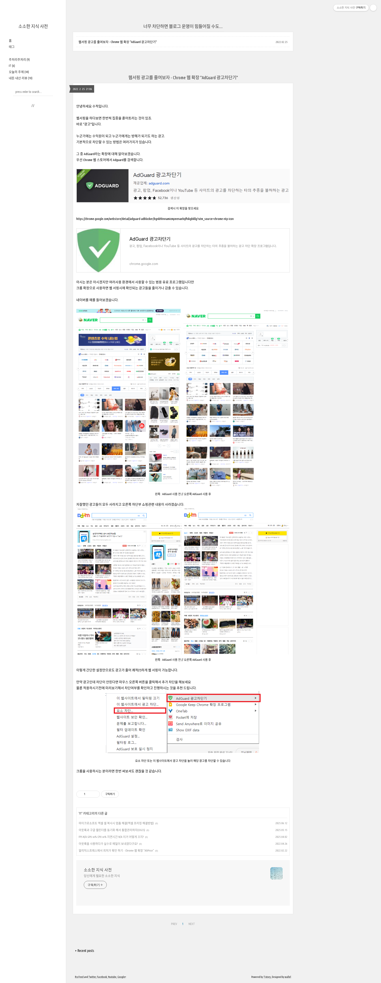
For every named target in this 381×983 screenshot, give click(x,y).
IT (12, 66)
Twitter (92, 976)
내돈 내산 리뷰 (20, 78)
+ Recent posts (84, 951)
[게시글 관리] (95, 794)
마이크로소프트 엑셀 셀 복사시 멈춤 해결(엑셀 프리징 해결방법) (116, 823)
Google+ (122, 976)
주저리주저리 (19, 59)
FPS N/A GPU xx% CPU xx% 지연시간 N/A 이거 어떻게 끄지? (111, 836)
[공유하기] (89, 794)
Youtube (112, 976)
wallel (288, 976)
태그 (12, 47)
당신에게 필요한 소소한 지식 (102, 876)
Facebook (102, 976)
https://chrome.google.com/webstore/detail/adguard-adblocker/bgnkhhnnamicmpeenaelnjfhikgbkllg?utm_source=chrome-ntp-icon (155, 219)
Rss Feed (79, 976)
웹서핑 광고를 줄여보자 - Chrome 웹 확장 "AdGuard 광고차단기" (117, 42)
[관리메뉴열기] (373, 7)
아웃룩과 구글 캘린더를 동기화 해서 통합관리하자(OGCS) (112, 829)
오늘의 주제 (19, 72)
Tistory (267, 976)
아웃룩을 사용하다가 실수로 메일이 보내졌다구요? (108, 843)
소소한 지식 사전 (33, 26)
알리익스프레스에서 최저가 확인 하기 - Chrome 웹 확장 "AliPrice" (116, 850)
